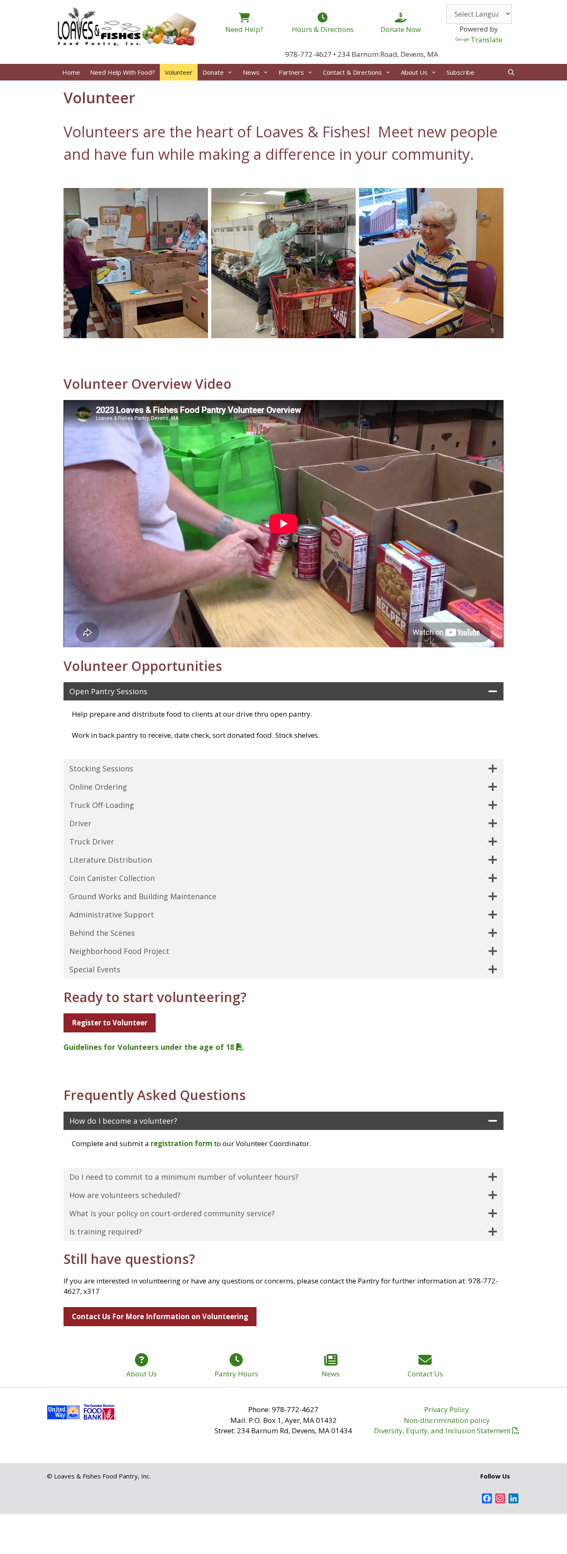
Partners (291, 72)
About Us (414, 72)
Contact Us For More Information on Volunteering (160, 1316)
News (251, 72)
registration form (182, 1143)
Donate (213, 72)
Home (71, 72)
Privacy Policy (446, 1409)
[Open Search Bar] (511, 72)
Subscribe (460, 72)
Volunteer (179, 72)
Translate (486, 39)
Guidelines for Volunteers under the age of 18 (149, 1047)
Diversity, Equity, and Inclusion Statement (442, 1430)
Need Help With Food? (122, 72)
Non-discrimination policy (447, 1420)
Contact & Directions (352, 72)
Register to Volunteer (109, 1022)
